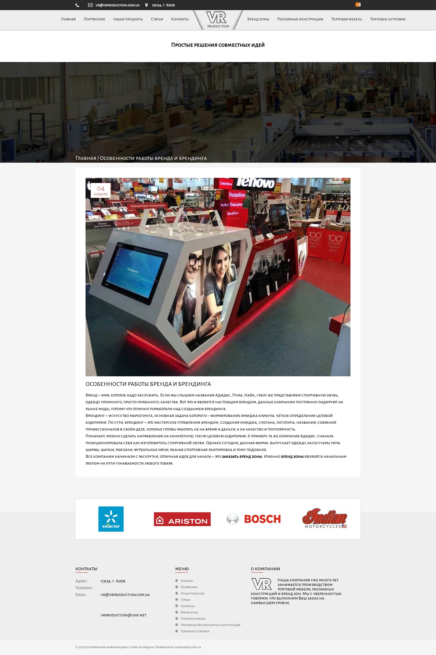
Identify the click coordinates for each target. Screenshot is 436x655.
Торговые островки (387, 19)
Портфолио (94, 19)
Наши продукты (128, 19)
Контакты (180, 19)
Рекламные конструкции (300, 19)
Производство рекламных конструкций (210, 625)
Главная (68, 19)
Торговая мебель (346, 19)
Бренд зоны (258, 19)
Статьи (157, 19)
